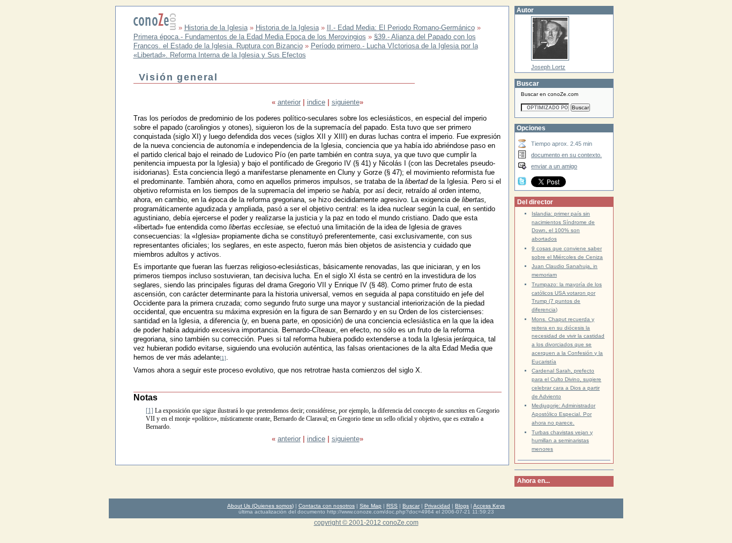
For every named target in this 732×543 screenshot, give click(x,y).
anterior (289, 102)
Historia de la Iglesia (216, 28)
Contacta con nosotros (326, 506)
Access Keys (489, 506)
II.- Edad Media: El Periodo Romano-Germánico (401, 28)
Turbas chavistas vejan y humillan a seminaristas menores (562, 440)
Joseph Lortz (548, 67)
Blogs (462, 506)
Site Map (371, 506)
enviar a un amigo (554, 166)
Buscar (411, 506)
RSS (392, 506)
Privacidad (437, 506)
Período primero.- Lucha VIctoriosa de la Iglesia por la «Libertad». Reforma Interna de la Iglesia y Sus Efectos (305, 50)
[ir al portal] (154, 28)
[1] (223, 358)
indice (316, 102)
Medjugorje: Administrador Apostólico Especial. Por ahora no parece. (563, 414)
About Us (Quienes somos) (260, 506)
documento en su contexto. (566, 155)
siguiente (346, 102)
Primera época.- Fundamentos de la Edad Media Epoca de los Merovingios (249, 37)
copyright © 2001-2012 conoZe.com (366, 522)
